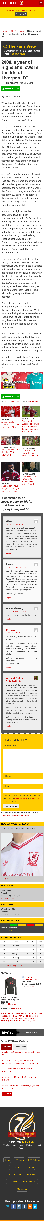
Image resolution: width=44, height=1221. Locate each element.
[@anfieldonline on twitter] (35, 1206)
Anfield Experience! (30, 1021)
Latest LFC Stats (9, 930)
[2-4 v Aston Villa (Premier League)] (30, 925)
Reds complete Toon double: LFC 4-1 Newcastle (10, 452)
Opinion (18, 401)
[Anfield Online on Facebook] (13, 1206)
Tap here (7, 879)
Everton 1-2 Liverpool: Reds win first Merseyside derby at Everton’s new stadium (30, 426)
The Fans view (17, 31)
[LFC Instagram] (19, 1206)
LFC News (19, 1160)
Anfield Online (15, 678)
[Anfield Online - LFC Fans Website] (14, 3)
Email (7, 786)
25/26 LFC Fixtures (9, 898)
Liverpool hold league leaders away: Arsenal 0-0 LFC (30, 454)
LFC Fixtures (34, 1160)
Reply (8, 553)
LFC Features (15, 1174)
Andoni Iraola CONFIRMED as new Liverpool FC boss (10, 425)
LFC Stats (14, 1167)
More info (12, 1004)
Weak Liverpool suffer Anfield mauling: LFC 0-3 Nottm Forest (29, 480)
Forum (20, 1047)
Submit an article (29, 1181)
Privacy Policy (20, 798)
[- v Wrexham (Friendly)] (5, 925)
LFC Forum (12, 1181)
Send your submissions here (15, 815)
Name (8, 776)
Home (4, 31)
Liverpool (28, 1032)
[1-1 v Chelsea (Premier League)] (39, 925)
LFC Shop (16, 1009)
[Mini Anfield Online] (24, 1206)
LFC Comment (9, 401)
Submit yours (18, 53)
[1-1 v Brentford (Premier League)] (22, 925)
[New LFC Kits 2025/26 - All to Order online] (22, 388)
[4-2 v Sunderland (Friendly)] (13, 925)
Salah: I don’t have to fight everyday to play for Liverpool (10, 488)
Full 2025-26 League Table (12, 966)
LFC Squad (29, 1167)
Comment (10, 746)
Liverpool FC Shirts (9, 1018)
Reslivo (10, 630)
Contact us (22, 1188)
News (6, 1047)
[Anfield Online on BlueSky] (8, 1206)
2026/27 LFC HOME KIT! (20, 12)
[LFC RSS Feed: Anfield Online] (30, 1206)
